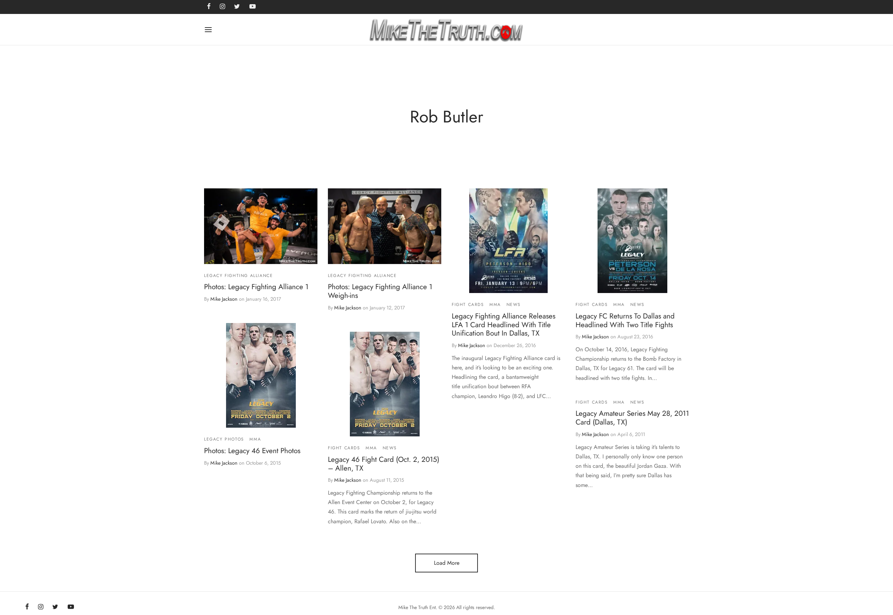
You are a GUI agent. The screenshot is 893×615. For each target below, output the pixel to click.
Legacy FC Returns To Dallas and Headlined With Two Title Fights (625, 320)
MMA (495, 304)
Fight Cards (468, 304)
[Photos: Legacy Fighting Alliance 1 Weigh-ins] (384, 226)
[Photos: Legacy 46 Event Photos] (261, 375)
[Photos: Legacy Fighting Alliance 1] (260, 226)
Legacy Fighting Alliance (238, 275)
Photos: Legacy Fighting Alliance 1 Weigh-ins (380, 291)
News (513, 304)
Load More (446, 563)
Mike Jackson (224, 298)
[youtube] (71, 607)
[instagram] (40, 607)
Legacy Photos (224, 439)
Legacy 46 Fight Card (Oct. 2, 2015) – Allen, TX (383, 463)
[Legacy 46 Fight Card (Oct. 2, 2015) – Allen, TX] (385, 384)
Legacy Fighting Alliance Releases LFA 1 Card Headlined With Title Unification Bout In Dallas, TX (503, 325)
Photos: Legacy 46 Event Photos (252, 450)
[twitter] (55, 607)
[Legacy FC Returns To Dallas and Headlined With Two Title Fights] (632, 240)
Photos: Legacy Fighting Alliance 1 (256, 287)
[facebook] (27, 607)
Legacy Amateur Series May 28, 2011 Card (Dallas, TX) (632, 417)
